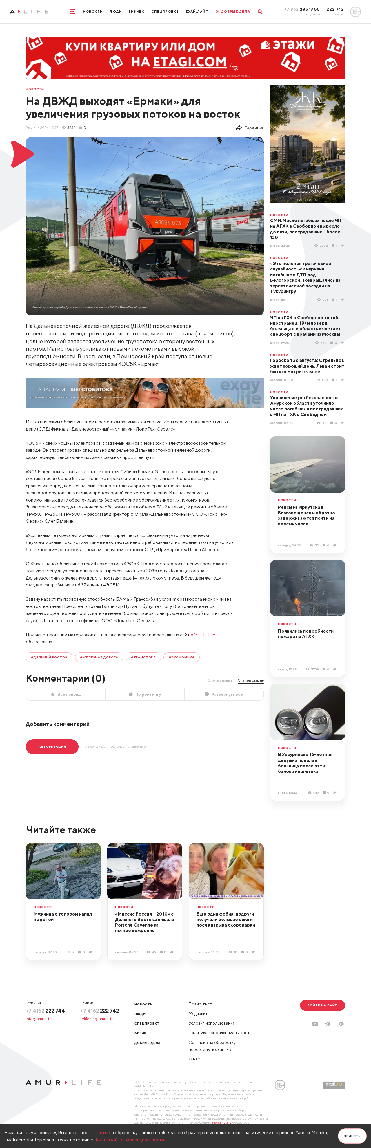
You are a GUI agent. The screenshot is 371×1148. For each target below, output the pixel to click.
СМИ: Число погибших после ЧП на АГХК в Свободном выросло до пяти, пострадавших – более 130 (305, 229)
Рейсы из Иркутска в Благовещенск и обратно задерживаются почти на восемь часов (306, 515)
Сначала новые (220, 680)
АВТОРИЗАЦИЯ (52, 746)
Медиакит (198, 1013)
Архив (140, 1033)
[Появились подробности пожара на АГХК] (335, 669)
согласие (98, 1132)
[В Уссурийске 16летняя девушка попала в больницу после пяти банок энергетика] (335, 792)
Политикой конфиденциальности (129, 1139)
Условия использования (212, 1023)
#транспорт (143, 657)
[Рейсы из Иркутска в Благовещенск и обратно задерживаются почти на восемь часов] (335, 545)
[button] (341, 1024)
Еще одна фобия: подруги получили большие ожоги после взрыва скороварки (226, 919)
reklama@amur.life (97, 1018)
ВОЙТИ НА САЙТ (322, 1005)
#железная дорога (99, 657)
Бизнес (136, 12)
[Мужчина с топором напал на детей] (91, 952)
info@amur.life (39, 1018)
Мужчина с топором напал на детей (63, 916)
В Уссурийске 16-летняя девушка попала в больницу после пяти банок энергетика (305, 763)
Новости (93, 12)
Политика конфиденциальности (219, 1032)
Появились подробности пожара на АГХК (306, 633)
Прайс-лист (200, 1004)
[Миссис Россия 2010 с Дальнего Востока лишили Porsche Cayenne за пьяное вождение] (172, 952)
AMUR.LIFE (202, 634)
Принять (352, 1136)
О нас (194, 1059)
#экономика (181, 657)
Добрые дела (147, 1043)
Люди (116, 12)
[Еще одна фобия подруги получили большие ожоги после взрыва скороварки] (254, 952)
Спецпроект (165, 12)
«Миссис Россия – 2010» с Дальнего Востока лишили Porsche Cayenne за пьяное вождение (144, 922)
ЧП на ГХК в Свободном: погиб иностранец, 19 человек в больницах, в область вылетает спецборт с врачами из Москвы (305, 326)
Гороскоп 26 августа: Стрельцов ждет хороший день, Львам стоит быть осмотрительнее (307, 365)
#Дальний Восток (49, 657)
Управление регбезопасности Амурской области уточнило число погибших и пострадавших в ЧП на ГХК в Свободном (306, 406)
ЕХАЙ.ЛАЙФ (197, 12)
